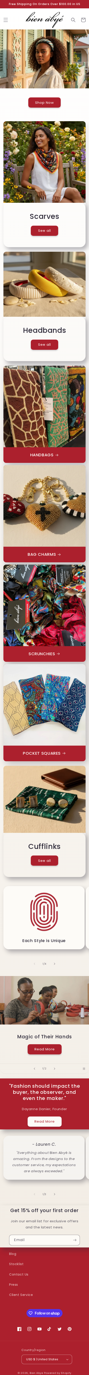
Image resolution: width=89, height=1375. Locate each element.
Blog (12, 1254)
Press (13, 1284)
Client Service (21, 1295)
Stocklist (16, 1264)
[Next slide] (55, 1069)
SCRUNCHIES (42, 654)
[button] (6, 20)
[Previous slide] (34, 1069)
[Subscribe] (75, 1240)
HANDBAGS (42, 455)
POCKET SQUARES (42, 753)
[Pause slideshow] (84, 1069)
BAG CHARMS (42, 554)
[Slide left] (34, 964)
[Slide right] (55, 964)
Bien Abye (37, 1373)
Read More (44, 1049)
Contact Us (19, 1274)
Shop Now (44, 102)
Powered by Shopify (58, 1373)
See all (44, 230)
